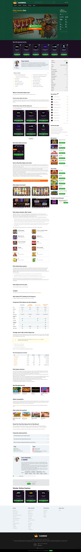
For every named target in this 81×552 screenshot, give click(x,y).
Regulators (30, 524)
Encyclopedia (15, 527)
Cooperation (45, 510)
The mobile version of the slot (17, 405)
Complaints (30, 518)
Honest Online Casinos (16, 518)
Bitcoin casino (30, 513)
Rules (14, 521)
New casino (15, 510)
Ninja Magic (15, 364)
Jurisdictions (30, 523)
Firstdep (14, 149)
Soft (29, 521)
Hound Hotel (15, 362)
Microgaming (15, 394)
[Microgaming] (66, 62)
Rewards (14, 524)
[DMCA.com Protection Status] (40, 545)
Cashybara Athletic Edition (29, 305)
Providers (14, 526)
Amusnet (42, 419)
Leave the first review (63, 11)
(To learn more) (46, 550)
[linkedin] (21, 459)
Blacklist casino (15, 511)
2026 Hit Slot (60, 185)
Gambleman (60, 175)
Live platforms (30, 529)
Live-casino (30, 516)
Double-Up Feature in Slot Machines (56, 127)
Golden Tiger (60, 155)
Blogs (60, 510)
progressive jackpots (37, 292)
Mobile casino (30, 515)
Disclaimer (45, 511)
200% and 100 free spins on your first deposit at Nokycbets (63, 200)
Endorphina (60, 171)
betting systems (37, 339)
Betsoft (33, 419)
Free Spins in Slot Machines (55, 133)
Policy (44, 513)
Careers (45, 515)
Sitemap (29, 527)
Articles (29, 5)
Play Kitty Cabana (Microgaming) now (30, 180)
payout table (16, 372)
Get (18, 154)
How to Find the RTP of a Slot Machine (57, 129)
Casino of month (30, 510)
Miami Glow (15, 360)
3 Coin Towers (61, 170)
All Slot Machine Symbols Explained (56, 130)
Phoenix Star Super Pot (62, 160)
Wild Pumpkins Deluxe (45, 305)
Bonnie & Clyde (37, 304)
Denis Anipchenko (17, 67)
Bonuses (24, 5)
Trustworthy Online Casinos (17, 515)
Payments (29, 511)
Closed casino (15, 513)
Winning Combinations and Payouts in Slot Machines (59, 132)
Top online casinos (16, 519)
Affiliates (45, 516)
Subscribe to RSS (41, 548)
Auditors (29, 526)
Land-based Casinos (31, 519)
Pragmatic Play (24, 419)
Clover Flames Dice (61, 180)
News (34, 5)
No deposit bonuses (16, 523)
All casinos (31, 138)
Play (17, 54)
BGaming (14, 420)
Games (19, 5)
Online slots (15, 516)
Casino (15, 5)
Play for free (62, 142)
